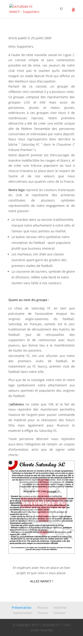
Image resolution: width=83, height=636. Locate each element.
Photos (42, 607)
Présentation (21, 607)
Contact (59, 613)
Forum (43, 613)
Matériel (60, 607)
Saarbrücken (22, 613)
